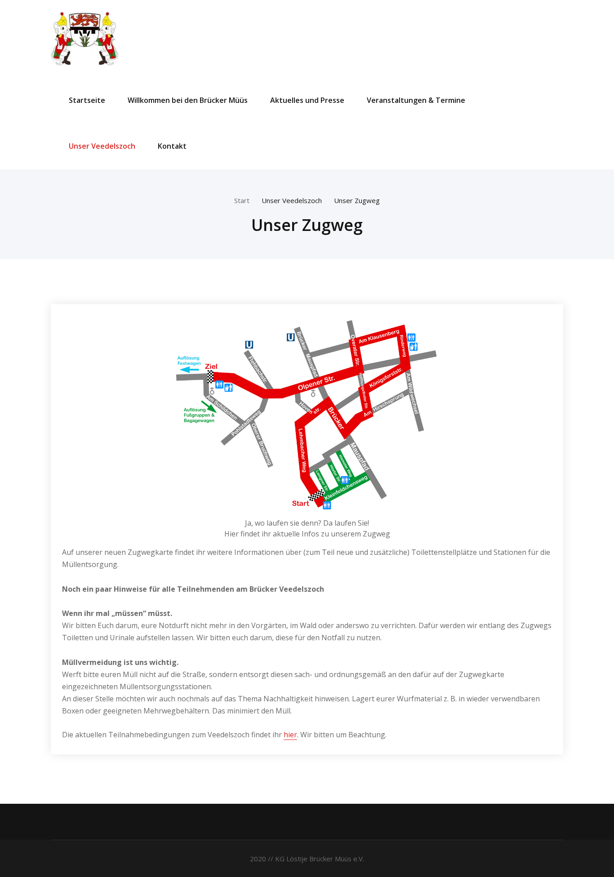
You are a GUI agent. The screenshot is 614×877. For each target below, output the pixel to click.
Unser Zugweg (357, 200)
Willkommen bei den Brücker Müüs (188, 100)
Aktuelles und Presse (307, 100)
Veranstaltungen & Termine (416, 100)
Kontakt (172, 146)
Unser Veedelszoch (102, 146)
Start (241, 200)
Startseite (87, 100)
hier (290, 735)
